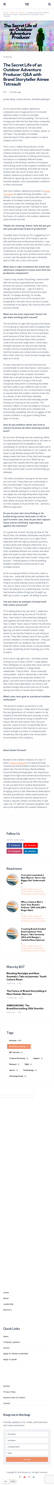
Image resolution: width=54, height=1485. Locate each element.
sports (13, 1070)
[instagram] (29, 1477)
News (6, 1336)
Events (6, 1347)
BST (5, 92)
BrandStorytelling (19, 1046)
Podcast (14, 1064)
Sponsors (7, 1309)
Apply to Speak (10, 1359)
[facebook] (20, 1477)
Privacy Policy (9, 1391)
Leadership (8, 1304)
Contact (6, 1403)
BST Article (16, 1052)
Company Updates (11, 1342)
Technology (30, 1070)
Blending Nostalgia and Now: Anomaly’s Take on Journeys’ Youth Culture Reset (26, 976)
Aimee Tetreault (18, 762)
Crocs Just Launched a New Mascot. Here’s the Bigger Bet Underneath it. (33, 879)
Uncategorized (17, 1076)
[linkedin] (34, 1477)
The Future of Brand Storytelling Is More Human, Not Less (26, 992)
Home (6, 1292)
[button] (9, 1481)
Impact (37, 1058)
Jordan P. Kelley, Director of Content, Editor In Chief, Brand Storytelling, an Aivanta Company (33, 891)
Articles (8, 57)
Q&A (28, 1064)
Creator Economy (18, 1058)
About (6, 1298)
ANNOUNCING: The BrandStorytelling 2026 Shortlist (25, 1007)
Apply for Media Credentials (15, 1353)
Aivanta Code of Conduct (14, 1397)
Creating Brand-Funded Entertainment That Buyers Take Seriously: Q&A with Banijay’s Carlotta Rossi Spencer (33, 934)
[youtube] (24, 1477)
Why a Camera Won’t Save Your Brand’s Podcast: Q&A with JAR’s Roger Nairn (33, 906)
